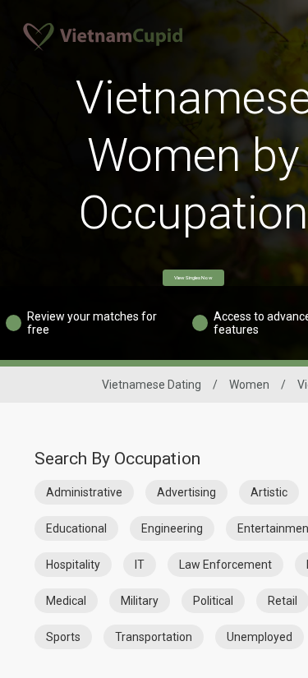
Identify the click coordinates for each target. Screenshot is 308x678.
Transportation (153, 636)
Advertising (186, 492)
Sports (63, 636)
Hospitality (73, 564)
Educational (76, 528)
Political (213, 600)
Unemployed (259, 636)
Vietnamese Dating (151, 384)
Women (249, 384)
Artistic (269, 492)
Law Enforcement (225, 564)
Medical (66, 600)
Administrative (84, 492)
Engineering (172, 528)
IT (140, 564)
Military (140, 600)
